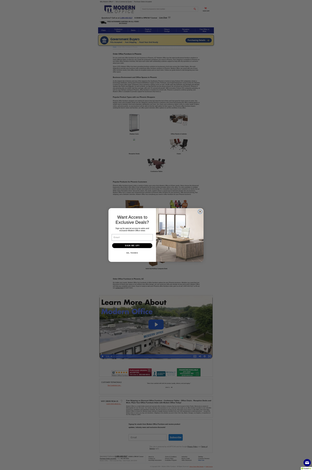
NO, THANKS (132, 253)
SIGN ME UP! (132, 246)
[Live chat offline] (307, 462)
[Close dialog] (200, 211)
